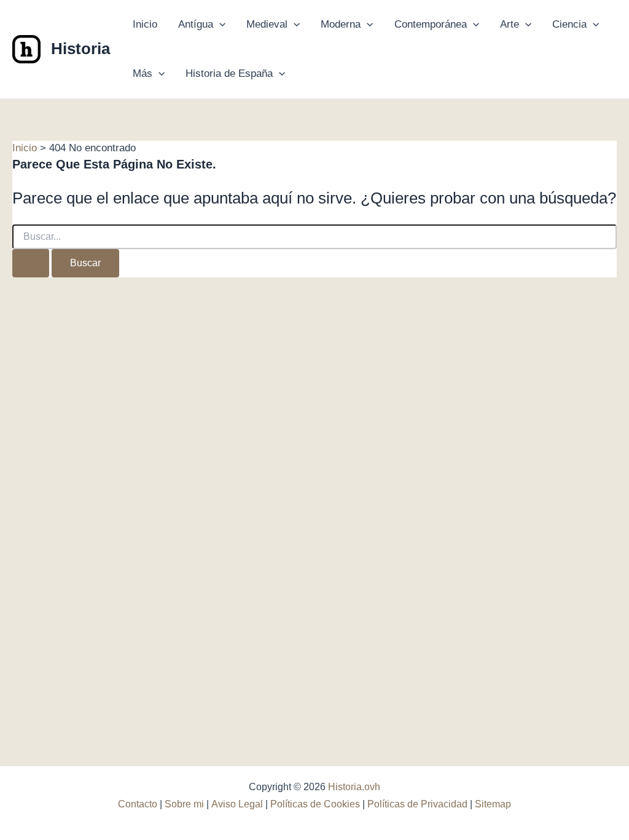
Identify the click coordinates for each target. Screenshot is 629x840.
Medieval (266, 24)
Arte (509, 24)
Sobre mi (184, 804)
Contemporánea (430, 24)
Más (142, 73)
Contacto (137, 804)
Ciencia (569, 24)
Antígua (195, 24)
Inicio (145, 24)
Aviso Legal (237, 804)
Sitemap (493, 804)
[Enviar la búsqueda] (30, 263)
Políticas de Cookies (315, 804)
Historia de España (229, 73)
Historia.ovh (354, 787)
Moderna (341, 24)
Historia (80, 48)
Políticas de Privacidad (417, 804)
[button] (219, 24)
